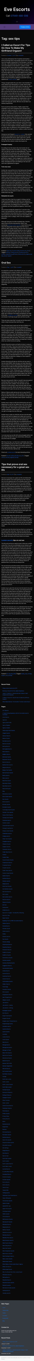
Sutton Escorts (6, 1184)
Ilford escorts (6, 992)
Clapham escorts (6, 846)
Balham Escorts (6, 738)
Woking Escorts (6, 1277)
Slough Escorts (6, 1150)
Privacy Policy (6, 1116)
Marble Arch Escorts (7, 1055)
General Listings (6, 941)
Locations (5, 1034)
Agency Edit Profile (7, 722)
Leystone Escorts (6, 1029)
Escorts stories (16, 250)
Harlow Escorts (6, 970)
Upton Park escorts (7, 1208)
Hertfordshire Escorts (7, 981)
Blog (4, 791)
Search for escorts (7, 1140)
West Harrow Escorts (7, 1253)
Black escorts (6, 778)
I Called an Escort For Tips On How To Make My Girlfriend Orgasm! (15, 48)
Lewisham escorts (7, 1026)
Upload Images (6, 1203)
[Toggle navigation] (4, 27)
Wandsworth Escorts (7, 1221)
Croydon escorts (6, 867)
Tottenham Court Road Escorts (10, 1195)
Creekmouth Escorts (7, 862)
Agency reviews (6, 727)
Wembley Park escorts (8, 1237)
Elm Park (5, 904)
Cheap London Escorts (8, 831)
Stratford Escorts (7, 1177)
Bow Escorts (5, 799)
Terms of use (5, 1187)
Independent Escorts (7, 994)
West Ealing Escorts (7, 1245)
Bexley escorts (6, 775)
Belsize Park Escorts (7, 770)
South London (6, 1161)
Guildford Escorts (7, 952)
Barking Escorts (6, 746)
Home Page (5, 986)
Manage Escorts (6, 1044)
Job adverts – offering (8, 1007)
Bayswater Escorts (7, 759)
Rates (4, 1121)
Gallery (4, 934)
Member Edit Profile (7, 1063)
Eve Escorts (23, 250)
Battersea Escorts (7, 757)
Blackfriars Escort (7, 780)
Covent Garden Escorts (8, 860)
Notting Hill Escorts (7, 1095)
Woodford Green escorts (8, 1282)
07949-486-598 (19, 15)
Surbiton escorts (6, 1179)
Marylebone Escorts (7, 1058)
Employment (5, 907)
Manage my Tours (7, 1050)
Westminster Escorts (7, 1261)
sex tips (16, 457)
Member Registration (7, 1066)
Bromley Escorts (6, 804)
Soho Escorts (6, 1153)
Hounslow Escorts (7, 989)
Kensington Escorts (7, 1010)
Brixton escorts (6, 801)
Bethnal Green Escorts (8, 772)
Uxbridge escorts (7, 1211)
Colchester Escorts (7, 849)
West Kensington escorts (8, 1256)
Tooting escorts (6, 1192)
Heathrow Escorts (7, 976)
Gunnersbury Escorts (7, 957)
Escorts (21, 252)
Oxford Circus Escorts (8, 1105)
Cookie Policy (6, 857)
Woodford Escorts (7, 1280)
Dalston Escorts (6, 875)
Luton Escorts (6, 1039)
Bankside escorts (6, 741)
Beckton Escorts (6, 762)
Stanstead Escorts (7, 1174)
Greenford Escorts (7, 947)
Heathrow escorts (12, 315)
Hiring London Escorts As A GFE (10, 688)
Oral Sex (6, 262)
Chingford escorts (7, 841)
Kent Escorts (5, 1013)
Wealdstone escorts (7, 1232)
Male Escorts (5, 1042)
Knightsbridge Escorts (8, 1023)
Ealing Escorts (6, 883)
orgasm (28, 254)
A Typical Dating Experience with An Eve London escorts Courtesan (16, 714)
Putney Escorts (6, 1118)
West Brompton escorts (8, 1240)
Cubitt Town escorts (7, 870)
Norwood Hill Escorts (7, 1092)
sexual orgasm (7, 256)
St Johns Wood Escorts (8, 1171)
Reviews (4, 1129)
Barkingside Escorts (7, 749)
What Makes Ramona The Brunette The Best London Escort (16, 701)
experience (9, 254)
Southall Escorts (6, 1169)
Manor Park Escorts (7, 1052)
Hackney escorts (6, 960)
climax (3, 457)
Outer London (6, 1103)
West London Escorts (7, 1258)
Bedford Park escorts (8, 764)
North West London (7, 1087)
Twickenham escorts (7, 1200)
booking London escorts (14, 225)
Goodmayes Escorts (7, 944)
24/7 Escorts (5, 710)
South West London (7, 1166)
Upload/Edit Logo (7, 1206)
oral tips (29, 673)
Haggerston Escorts (7, 965)
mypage (4, 1076)
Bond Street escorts (7, 796)
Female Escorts (6, 926)
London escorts (12, 79)
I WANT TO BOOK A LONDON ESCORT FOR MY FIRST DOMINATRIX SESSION (15, 694)
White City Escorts (7, 1266)
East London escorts (7, 896)
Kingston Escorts (6, 1018)
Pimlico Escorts (6, 1113)
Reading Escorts (6, 1124)
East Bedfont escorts (7, 889)
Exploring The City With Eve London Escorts (13, 920)
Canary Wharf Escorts (8, 815)
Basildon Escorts (6, 754)
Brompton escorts (7, 807)
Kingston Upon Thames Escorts (10, 1021)
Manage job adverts (7, 1047)
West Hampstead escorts (8, 1251)
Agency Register (6, 725)
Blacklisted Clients (7, 783)
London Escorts (6, 1037)
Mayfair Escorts (6, 1060)
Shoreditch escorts (7, 1145)
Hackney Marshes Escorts (9, 963)
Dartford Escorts (6, 878)
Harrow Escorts (6, 973)
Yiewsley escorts (6, 1293)
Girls (28, 250)
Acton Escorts (6, 717)
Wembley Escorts (6, 1235)
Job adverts (5, 1002)
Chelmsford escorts (7, 833)
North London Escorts (8, 1084)
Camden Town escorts (8, 812)
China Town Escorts (7, 838)
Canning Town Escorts (8, 817)
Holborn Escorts (6, 984)
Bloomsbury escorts (7, 793)
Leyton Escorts (6, 1031)
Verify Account (6, 1213)
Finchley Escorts (6, 928)
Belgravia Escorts (6, 767)
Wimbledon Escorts (7, 1274)
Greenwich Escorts (7, 949)
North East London (7, 1079)
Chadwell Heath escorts (8, 825)
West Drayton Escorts (8, 1243)
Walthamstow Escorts (7, 1219)
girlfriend (14, 254)
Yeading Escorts (6, 1290)
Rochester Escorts (7, 1134)
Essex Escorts (6, 918)
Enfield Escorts (6, 910)
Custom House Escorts (8, 873)
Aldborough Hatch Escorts (9, 730)
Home (4, 1307)
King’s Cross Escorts (7, 1015)
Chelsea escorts (6, 836)
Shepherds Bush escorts (8, 1142)
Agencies (9, 250)
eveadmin (21, 55)
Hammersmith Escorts (8, 968)
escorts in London (19, 134)
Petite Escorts (6, 1110)
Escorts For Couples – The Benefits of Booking (13, 912)
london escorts (21, 254)
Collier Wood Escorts (7, 852)
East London (5, 894)
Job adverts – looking (7, 1005)
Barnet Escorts (6, 751)
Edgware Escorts (6, 902)
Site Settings (5, 1148)
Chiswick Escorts (6, 844)
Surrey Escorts (6, 1182)
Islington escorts (6, 1000)
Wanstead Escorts (7, 1224)
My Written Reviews (7, 1074)
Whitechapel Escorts (7, 1269)
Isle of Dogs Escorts (7, 997)
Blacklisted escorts (7, 786)
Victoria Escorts (6, 1216)
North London (6, 1081)
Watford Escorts (6, 1229)
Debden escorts (6, 881)
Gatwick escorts (6, 936)
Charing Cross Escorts (8, 828)
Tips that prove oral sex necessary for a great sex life (15, 467)
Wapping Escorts (6, 1227)
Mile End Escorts (6, 1068)
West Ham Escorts (7, 1248)
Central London (6, 823)
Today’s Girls (5, 1190)
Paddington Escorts (7, 1108)
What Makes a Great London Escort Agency (13, 1264)
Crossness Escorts (7, 865)
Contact (4, 854)
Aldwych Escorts (6, 735)
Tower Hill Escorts (7, 1198)
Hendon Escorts (6, 978)
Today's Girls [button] (25, 27)
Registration (5, 1126)
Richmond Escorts (7, 1132)
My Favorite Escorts (7, 1071)
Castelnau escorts (7, 820)
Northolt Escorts (6, 1089)
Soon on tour (5, 1155)
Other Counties (6, 1100)
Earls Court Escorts (7, 886)
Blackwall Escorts (7, 788)
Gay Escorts (5, 939)
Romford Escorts (6, 1137)
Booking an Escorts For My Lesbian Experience (13, 690)
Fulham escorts (6, 931)
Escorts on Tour (6, 915)
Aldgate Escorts (6, 733)
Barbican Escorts (6, 743)
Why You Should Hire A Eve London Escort (12, 1272)
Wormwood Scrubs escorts (9, 1287)
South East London (7, 1158)
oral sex (7, 457)
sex (7, 675)
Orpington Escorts (7, 1097)
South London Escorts (8, 1163)
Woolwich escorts (7, 1285)
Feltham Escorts (6, 923)
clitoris (22, 673)
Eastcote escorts (6, 899)
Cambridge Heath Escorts (9, 809)
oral (26, 673)
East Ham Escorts (7, 891)
